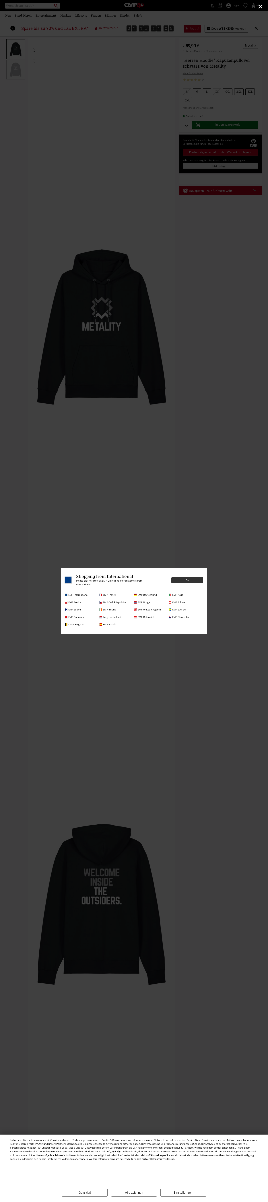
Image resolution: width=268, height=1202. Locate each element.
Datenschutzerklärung (162, 1159)
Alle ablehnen (134, 1192)
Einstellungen (183, 1193)
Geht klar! (85, 1192)
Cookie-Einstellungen (50, 1159)
